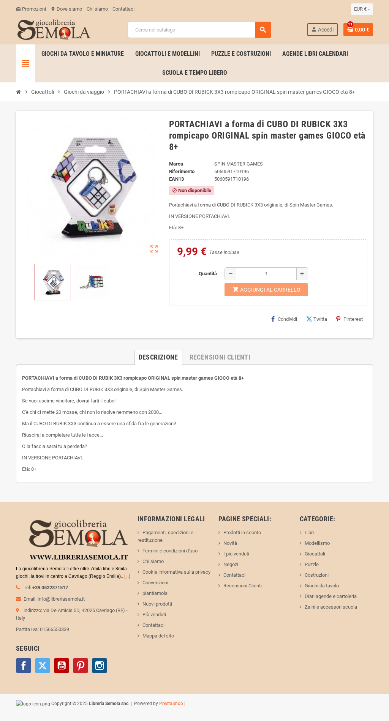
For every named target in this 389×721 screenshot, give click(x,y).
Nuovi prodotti (157, 604)
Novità (230, 543)
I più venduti (236, 554)
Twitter (42, 665)
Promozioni (31, 9)
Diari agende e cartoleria (331, 596)
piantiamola (155, 593)
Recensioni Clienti (242, 585)
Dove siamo (66, 9)
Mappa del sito (158, 636)
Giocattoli (315, 554)
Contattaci (123, 9)
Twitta (320, 319)
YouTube (61, 665)
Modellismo (317, 543)
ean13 (176, 179)
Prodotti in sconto (242, 532)
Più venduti (154, 614)
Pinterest (353, 319)
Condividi (287, 319)
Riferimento (181, 171)
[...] (127, 576)
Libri (309, 532)
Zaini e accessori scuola (331, 607)
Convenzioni (155, 582)
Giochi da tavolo (322, 585)
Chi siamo (97, 9)
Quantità (208, 273)
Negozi (230, 564)
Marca (176, 164)
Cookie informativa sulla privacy (176, 572)
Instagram (99, 665)
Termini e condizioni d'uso (170, 551)
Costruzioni (317, 575)
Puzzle (312, 564)
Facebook (23, 665)
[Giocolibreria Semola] (54, 29)
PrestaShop (171, 703)
